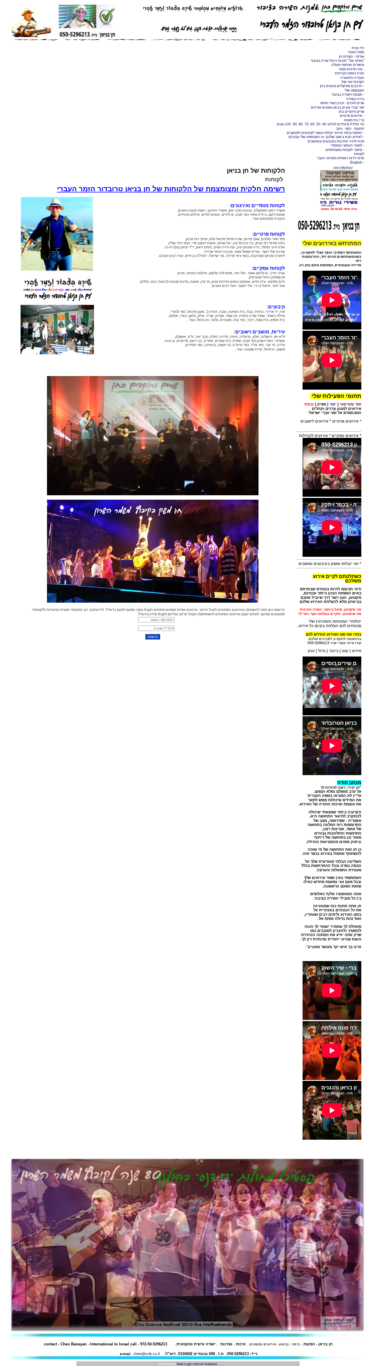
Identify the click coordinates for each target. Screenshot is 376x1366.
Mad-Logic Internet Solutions (197, 1364)
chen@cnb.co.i (146, 1354)
